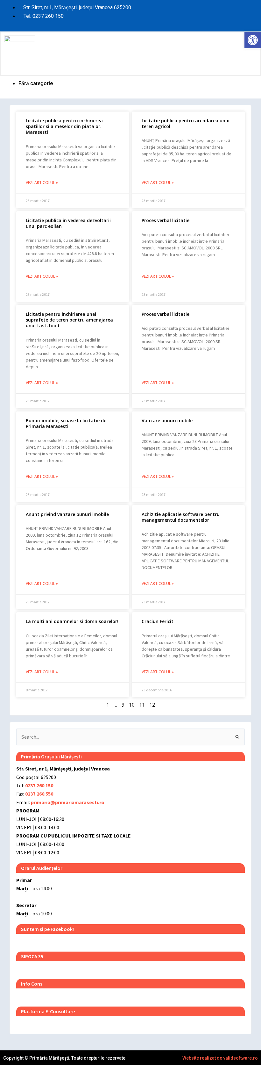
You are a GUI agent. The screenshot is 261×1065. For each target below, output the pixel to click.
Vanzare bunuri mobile (167, 420)
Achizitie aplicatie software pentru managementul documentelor (181, 517)
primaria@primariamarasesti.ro (67, 802)
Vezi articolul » (42, 182)
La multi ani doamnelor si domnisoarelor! (72, 621)
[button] (195, 53)
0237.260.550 (39, 793)
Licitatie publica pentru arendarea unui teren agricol (185, 123)
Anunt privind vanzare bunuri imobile (67, 514)
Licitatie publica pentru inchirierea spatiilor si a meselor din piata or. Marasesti (64, 126)
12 (152, 704)
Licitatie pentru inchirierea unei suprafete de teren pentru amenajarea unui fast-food (69, 320)
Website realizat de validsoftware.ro (220, 1058)
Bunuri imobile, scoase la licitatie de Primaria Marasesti (66, 423)
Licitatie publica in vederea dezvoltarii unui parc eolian (68, 223)
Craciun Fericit (157, 621)
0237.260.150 (39, 785)
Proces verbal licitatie (165, 220)
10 (132, 704)
